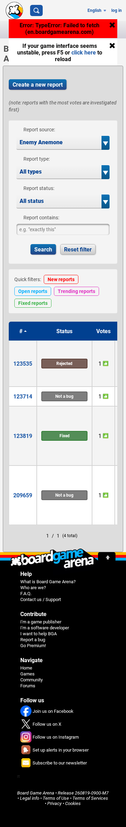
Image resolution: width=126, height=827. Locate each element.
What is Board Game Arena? (48, 581)
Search (43, 249)
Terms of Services (90, 798)
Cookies (73, 803)
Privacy (54, 803)
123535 (22, 363)
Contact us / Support (40, 599)
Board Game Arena (35, 793)
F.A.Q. (25, 593)
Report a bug (32, 639)
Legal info (29, 798)
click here (83, 52)
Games (27, 673)
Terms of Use (56, 798)
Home (26, 668)
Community (31, 679)
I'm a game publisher (40, 621)
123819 (22, 436)
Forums (27, 685)
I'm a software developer (44, 627)
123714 (22, 396)
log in (116, 10)
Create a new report (38, 84)
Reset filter (78, 249)
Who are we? (33, 587)
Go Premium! (33, 645)
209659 (22, 495)
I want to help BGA (38, 633)
